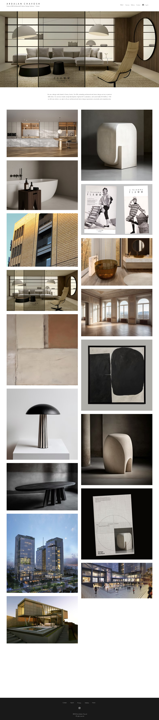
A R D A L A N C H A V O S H (23, 4)
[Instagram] (79, 708)
